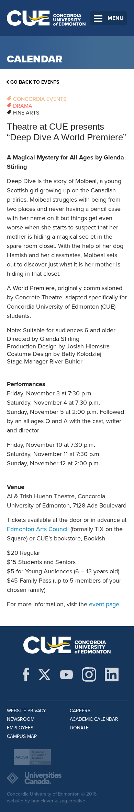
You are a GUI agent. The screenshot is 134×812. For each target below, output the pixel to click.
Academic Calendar (94, 719)
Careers (80, 711)
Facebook (26, 674)
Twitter (44, 674)
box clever (42, 801)
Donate (79, 728)
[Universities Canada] (67, 778)
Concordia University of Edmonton (46, 18)
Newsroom (20, 719)
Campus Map (22, 736)
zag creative (72, 801)
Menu (116, 18)
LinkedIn (112, 674)
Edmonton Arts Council (38, 529)
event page (104, 604)
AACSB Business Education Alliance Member (32, 757)
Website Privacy (26, 711)
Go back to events (34, 82)
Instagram (89, 674)
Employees (20, 728)
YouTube (66, 674)
